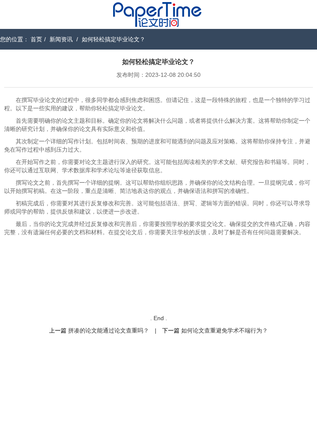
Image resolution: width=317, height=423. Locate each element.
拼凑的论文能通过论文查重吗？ (108, 330)
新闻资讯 (61, 39)
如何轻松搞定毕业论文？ (113, 39)
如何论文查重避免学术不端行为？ (224, 330)
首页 (36, 39)
